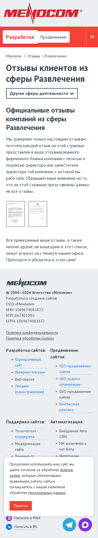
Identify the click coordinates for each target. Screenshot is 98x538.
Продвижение (52, 37)
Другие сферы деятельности (39, 93)
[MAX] (85, 524)
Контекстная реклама (69, 407)
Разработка (19, 37)
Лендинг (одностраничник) (29, 389)
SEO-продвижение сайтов (75, 368)
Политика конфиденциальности (32, 332)
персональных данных (47, 492)
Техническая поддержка (25, 433)
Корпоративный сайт (28, 362)
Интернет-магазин (30, 372)
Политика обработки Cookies (30, 338)
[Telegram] (69, 524)
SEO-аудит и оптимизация (70, 381)
